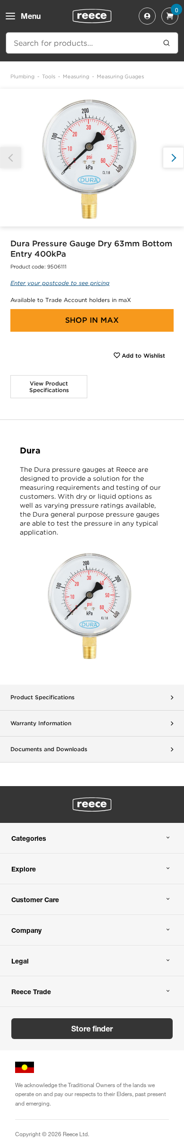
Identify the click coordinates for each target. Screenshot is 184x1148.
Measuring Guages (120, 76)
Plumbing (22, 76)
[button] (173, 157)
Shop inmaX (92, 320)
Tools (48, 76)
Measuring (76, 76)
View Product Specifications (49, 387)
